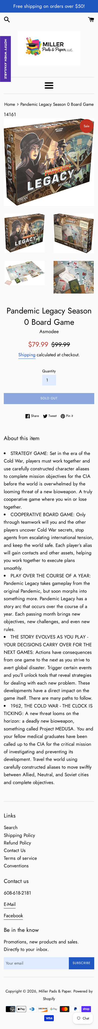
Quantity (49, 371)
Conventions (16, 865)
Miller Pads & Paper (55, 991)
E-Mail (10, 904)
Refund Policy (17, 842)
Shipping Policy (19, 835)
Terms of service (20, 858)
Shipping (26, 354)
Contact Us (15, 850)
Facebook (13, 915)
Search (11, 827)
